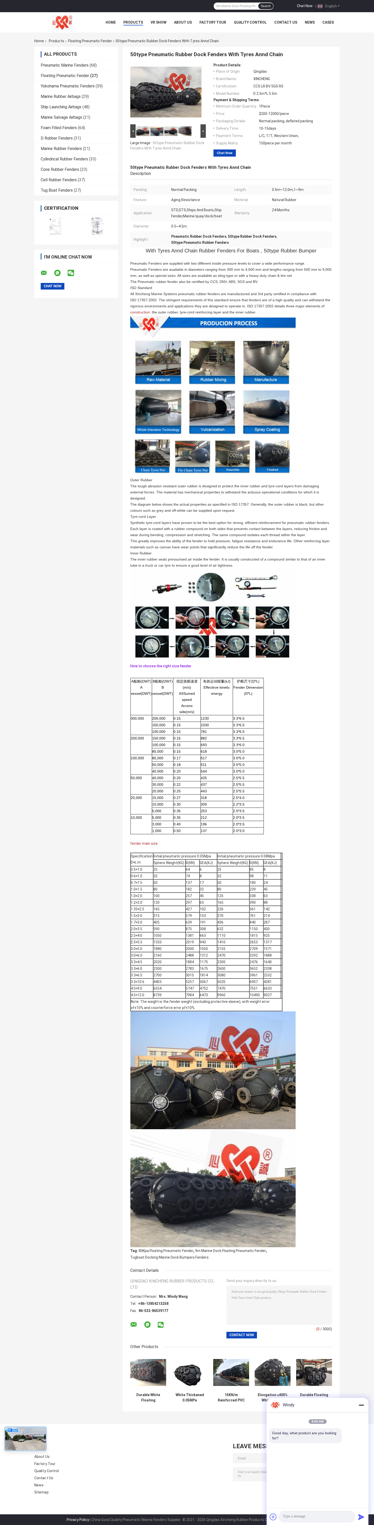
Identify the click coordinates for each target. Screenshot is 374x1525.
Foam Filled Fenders (59, 127)
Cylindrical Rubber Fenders (64, 159)
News (310, 22)
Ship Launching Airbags (61, 106)
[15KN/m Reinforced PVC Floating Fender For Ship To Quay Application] (231, 1372)
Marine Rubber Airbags (61, 96)
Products (133, 22)
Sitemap (41, 1492)
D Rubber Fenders (57, 138)
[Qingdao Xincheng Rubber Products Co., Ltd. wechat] (74, 273)
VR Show (158, 22)
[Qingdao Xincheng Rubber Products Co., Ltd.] (62, 22)
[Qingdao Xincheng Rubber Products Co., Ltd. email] (47, 273)
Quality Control (250, 22)
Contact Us (285, 22)
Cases (328, 22)
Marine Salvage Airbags (61, 117)
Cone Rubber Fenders (60, 169)
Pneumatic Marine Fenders (65, 65)
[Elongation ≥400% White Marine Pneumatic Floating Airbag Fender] (273, 1372)
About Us (183, 22)
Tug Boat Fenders (57, 190)
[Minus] (361, 1405)
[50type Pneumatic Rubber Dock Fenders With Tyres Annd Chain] (166, 93)
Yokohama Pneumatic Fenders (68, 86)
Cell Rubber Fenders (59, 179)
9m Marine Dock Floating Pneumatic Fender (230, 1251)
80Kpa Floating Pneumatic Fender (166, 1251)
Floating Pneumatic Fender (90, 41)
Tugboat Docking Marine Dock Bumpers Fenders (169, 1257)
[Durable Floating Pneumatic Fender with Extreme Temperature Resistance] (314, 1372)
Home (111, 22)
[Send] (361, 1516)
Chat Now (305, 6)
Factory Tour (212, 22)
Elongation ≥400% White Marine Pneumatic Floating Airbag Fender (273, 1397)
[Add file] (273, 1516)
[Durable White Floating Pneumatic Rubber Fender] (148, 1372)
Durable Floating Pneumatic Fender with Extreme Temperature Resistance (314, 1397)
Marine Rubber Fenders (61, 148)
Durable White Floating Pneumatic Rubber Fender (148, 1397)
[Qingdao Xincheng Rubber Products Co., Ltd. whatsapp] (60, 273)
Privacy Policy (78, 1520)
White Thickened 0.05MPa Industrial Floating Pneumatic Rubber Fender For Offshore (189, 1397)
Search (266, 6)
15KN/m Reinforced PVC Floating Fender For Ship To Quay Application (231, 1397)
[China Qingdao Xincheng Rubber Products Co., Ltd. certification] (55, 226)
